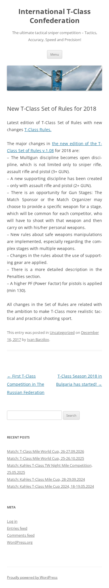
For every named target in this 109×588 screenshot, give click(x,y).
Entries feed (17, 528)
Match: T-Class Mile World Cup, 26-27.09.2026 (45, 451)
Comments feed (21, 535)
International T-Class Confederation (54, 16)
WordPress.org (20, 542)
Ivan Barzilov (38, 339)
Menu (54, 54)
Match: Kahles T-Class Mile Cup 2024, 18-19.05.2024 (50, 486)
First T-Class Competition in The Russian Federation (25, 384)
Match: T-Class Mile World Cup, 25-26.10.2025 (45, 458)
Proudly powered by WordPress (32, 577)
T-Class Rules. (37, 129)
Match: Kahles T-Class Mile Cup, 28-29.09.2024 (46, 479)
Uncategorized (62, 332)
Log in (12, 521)
